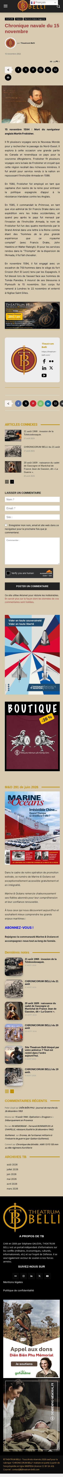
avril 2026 (12, 1183)
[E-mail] (55, 70)
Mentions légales (13, 1282)
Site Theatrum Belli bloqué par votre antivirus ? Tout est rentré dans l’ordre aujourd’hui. (42, 1051)
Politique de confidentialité (18, 1290)
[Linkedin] (48, 70)
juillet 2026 (12, 1169)
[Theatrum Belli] (11, 43)
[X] (25, 70)
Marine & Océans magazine (35, 19)
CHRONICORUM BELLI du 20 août (41, 1026)
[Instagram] (23, 1276)
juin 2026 (11, 1174)
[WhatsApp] (40, 70)
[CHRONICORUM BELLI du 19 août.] (14, 1077)
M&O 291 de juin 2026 (21, 787)
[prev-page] (7, 482)
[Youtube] (44, 375)
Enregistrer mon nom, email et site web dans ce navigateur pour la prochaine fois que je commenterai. (32, 529)
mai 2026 (12, 1179)
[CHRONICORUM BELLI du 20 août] (14, 1033)
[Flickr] (51, 361)
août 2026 (12, 1164)
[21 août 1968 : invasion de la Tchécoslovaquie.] (13, 435)
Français (40, 2)
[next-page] (12, 482)
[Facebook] (18, 70)
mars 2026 (12, 1188)
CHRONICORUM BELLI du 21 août (42, 447)
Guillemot (10, 1135)
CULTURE (9, 19)
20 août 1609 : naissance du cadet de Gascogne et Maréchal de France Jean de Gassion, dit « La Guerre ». (40, 1007)
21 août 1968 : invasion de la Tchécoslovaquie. (41, 960)
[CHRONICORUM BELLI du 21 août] (13, 451)
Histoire (19, 19)
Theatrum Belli (28, 43)
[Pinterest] (33, 70)
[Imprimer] (8, 77)
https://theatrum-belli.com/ (49, 353)
